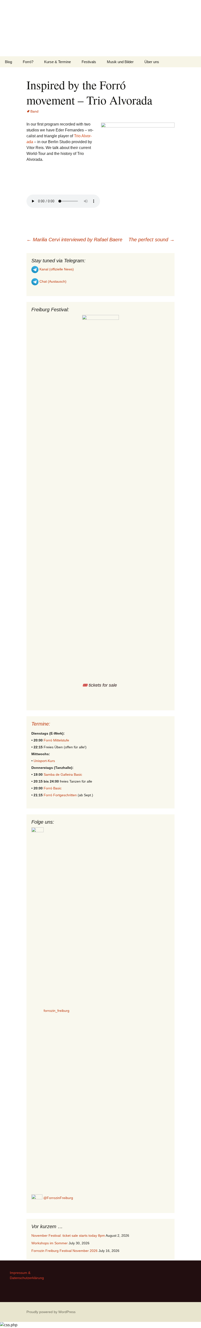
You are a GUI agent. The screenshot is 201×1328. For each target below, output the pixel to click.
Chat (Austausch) (52, 281)
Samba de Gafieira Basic (63, 774)
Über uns (151, 62)
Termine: (40, 724)
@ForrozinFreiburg (57, 1198)
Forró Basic (53, 788)
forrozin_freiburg (56, 1010)
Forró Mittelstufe (56, 740)
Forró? (28, 62)
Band (34, 111)
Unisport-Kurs (44, 761)
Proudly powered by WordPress (50, 1312)
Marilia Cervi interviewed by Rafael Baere (74, 239)
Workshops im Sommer (49, 1243)
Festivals (89, 62)
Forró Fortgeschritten (60, 795)
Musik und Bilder (120, 62)
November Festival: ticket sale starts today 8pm (68, 1235)
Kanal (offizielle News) (56, 269)
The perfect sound (151, 239)
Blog (8, 62)
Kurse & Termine (57, 62)
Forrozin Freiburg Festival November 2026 (64, 1251)
